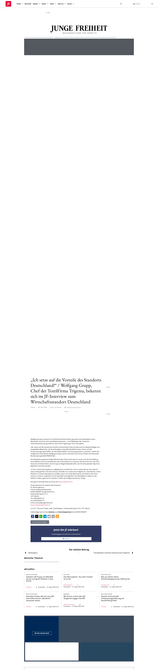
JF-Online (28, 587)
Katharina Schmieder (69, 604)
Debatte (35, 4)
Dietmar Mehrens (68, 585)
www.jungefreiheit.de (65, 482)
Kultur (52, 4)
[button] (121, 4)
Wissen (44, 4)
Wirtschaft (28, 4)
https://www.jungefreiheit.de (40, 505)
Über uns (61, 4)
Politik (19, 4)
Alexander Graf (105, 585)
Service (69, 4)
